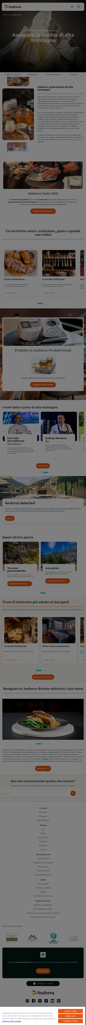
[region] (42, 1015)
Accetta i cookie (70, 1011)
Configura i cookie (70, 1021)
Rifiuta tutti (70, 1016)
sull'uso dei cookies (11, 1021)
